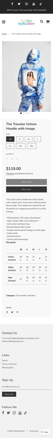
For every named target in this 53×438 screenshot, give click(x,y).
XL (10, 146)
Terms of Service (9, 364)
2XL (20, 146)
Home (4, 34)
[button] (21, 113)
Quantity (10, 154)
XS (10, 139)
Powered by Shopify (36, 431)
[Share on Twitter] (12, 311)
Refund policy (8, 367)
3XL (31, 146)
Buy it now (26, 189)
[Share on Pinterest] (17, 311)
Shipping (10, 173)
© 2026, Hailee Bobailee (16, 431)
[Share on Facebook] (8, 311)
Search (5, 360)
